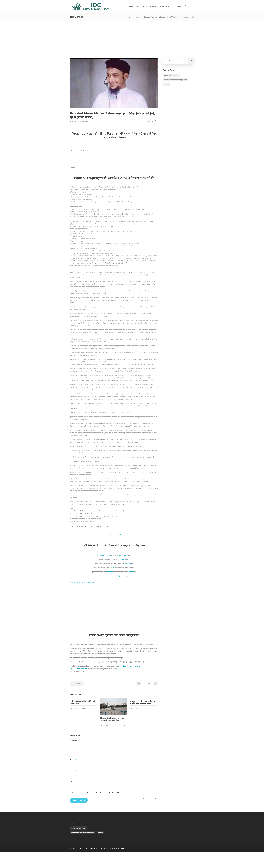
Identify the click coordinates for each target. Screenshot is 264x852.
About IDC (141, 6)
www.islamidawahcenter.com (129, 666)
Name (72, 760)
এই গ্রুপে (119, 576)
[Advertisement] (132, 36)
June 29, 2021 (84, 121)
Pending (138, 17)
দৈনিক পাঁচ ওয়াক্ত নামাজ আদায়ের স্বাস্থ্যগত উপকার (175, 80)
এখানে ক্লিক (123, 559)
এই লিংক (128, 563)
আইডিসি (96, 555)
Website (73, 782)
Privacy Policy (165, 6)
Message (73, 740)
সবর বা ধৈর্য (166, 84)
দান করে (113, 567)
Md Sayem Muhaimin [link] (117, 535)
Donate (153, 6)
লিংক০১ (120, 555)
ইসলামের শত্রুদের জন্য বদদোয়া (171, 75)
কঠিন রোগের (110, 572)
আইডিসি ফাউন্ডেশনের (106, 555)
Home (131, 6)
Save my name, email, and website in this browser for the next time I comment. (101, 793)
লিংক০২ (125, 555)
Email (72, 771)
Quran (82, 708)
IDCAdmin (75, 121)
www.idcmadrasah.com (79, 668)
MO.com (121, 848)
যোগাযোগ (130, 572)
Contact (179, 6)
